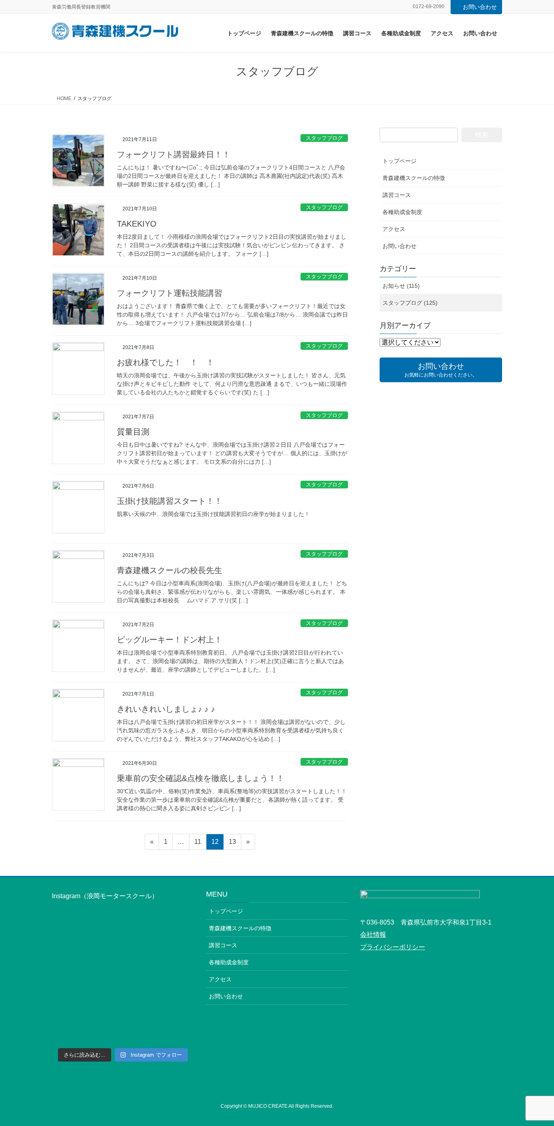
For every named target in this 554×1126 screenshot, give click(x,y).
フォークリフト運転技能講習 (169, 293)
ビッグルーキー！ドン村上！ (169, 639)
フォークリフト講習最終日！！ (173, 154)
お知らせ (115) (401, 286)
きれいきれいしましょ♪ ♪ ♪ (166, 708)
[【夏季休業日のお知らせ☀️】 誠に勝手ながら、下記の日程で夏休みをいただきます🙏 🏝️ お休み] (86, 979)
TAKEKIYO (137, 223)
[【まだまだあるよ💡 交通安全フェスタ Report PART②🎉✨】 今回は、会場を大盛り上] (86, 936)
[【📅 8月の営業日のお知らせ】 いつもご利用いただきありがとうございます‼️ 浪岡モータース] (86, 1022)
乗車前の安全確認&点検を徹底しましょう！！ (200, 778)
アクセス (393, 229)
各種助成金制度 (402, 212)
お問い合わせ (480, 7)
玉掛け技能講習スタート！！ (169, 501)
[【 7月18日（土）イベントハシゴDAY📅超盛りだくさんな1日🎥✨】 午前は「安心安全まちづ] (159, 1022)
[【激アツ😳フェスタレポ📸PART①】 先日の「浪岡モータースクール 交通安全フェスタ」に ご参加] (159, 936)
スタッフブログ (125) (410, 303)
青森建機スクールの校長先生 (169, 570)
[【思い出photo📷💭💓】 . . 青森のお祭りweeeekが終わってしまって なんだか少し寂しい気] (159, 979)
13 (232, 844)
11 (197, 844)
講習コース (396, 195)
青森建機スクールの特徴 (413, 178)
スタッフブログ (324, 138)
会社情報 (373, 934)
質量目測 (133, 431)
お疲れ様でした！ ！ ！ (165, 362)
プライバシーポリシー (392, 947)
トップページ (399, 161)
